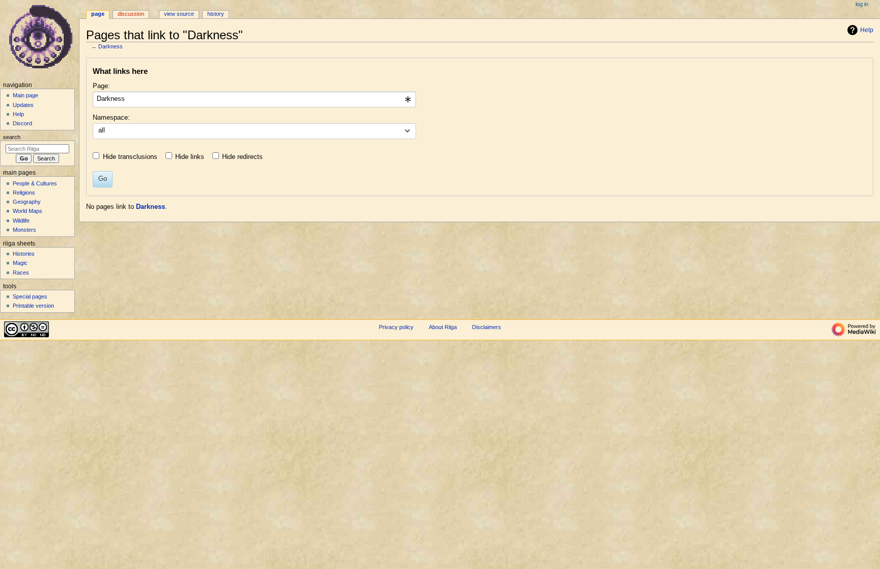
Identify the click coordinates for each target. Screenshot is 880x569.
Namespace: (111, 117)
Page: (101, 86)
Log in (862, 4)
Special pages (30, 296)
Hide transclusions (130, 156)
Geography (27, 202)
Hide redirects (242, 156)
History (215, 14)
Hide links (189, 156)
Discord (22, 123)
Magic (20, 263)
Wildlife (21, 221)
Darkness (110, 46)
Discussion (131, 14)
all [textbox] (101, 130)
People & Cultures (35, 183)
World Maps (27, 211)
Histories (24, 254)
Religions (24, 192)
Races (21, 272)
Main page (25, 95)
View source (179, 14)
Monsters (24, 230)
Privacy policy (396, 327)
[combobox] (254, 99)
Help (866, 30)
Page (97, 14)
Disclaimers (486, 327)
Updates (23, 105)
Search (11, 137)
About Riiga (443, 327)
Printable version (33, 306)
